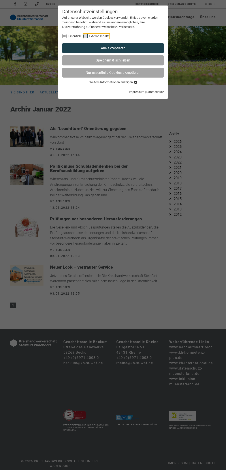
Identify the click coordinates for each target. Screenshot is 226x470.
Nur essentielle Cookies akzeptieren (113, 73)
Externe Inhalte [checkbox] (99, 36)
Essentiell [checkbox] (74, 36)
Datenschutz (155, 92)
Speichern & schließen (113, 60)
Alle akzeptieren (113, 48)
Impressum (136, 92)
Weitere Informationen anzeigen (111, 82)
